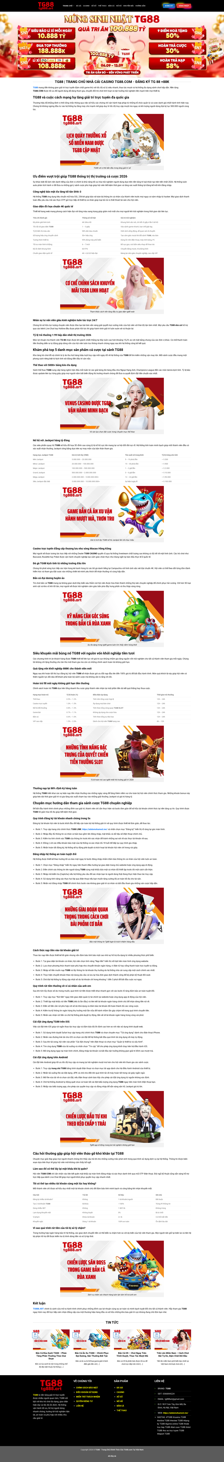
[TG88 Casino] (46, 6)
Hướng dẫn (140, 6)
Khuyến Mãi (128, 6)
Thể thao (102, 6)
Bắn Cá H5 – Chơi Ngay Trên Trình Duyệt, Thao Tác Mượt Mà (132, 1354)
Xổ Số (93, 6)
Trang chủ (67, 6)
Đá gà (78, 6)
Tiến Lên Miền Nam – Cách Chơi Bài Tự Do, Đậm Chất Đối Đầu (173, 1354)
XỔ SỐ (120, 1397)
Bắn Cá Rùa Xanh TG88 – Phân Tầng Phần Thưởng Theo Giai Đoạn (51, 1356)
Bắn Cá (111, 6)
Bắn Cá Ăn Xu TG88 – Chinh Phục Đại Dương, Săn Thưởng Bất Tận (92, 1354)
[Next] (192, 1352)
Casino (86, 6)
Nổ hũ (118, 6)
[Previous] (32, 1352)
